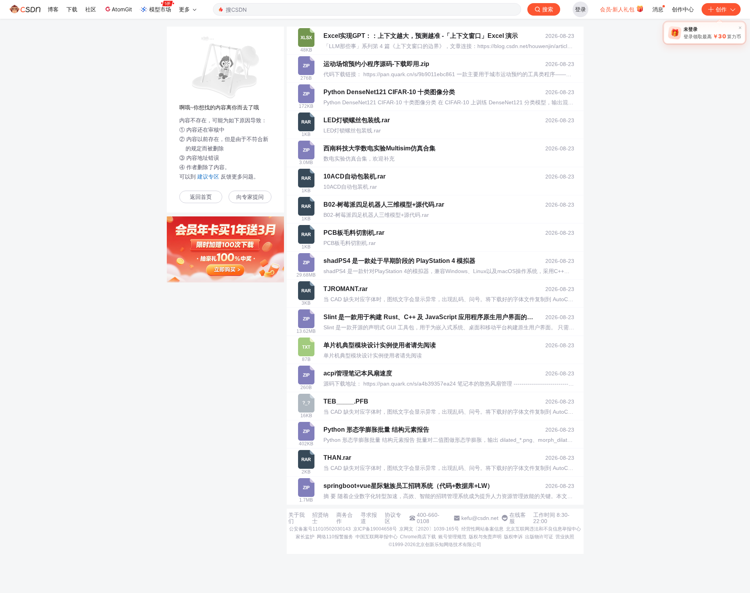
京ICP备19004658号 (375, 529)
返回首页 (201, 197)
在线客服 (517, 518)
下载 (71, 9)
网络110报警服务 (335, 536)
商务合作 (344, 518)
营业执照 (564, 536)
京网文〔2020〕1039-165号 (429, 529)
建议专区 (208, 176)
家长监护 (305, 536)
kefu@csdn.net (479, 518)
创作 (721, 9)
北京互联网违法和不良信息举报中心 (543, 529)
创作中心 (683, 9)
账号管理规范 (452, 536)
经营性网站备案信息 (482, 529)
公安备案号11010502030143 (320, 529)
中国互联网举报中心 (376, 536)
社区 (90, 9)
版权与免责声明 (485, 536)
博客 (53, 9)
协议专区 (393, 518)
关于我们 (296, 518)
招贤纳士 (320, 518)
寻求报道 (369, 518)
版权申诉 (513, 536)
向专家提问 (250, 197)
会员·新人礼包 (618, 9)
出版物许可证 (539, 536)
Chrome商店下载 (418, 536)
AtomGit (122, 9)
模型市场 (160, 9)
